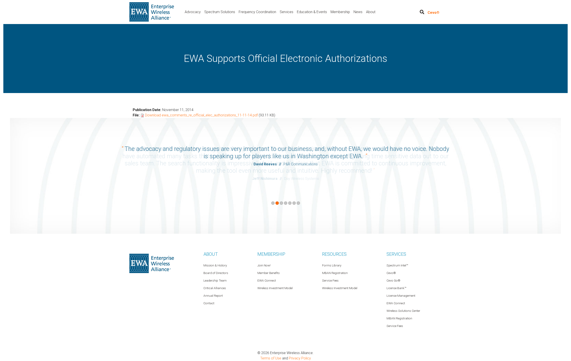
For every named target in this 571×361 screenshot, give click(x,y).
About (370, 12)
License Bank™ (396, 288)
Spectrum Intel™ (397, 265)
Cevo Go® (393, 280)
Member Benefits (268, 273)
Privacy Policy (300, 358)
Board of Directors (215, 273)
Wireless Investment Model (339, 288)
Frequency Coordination (257, 12)
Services (286, 12)
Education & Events (312, 12)
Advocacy (193, 12)
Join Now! (264, 265)
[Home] (151, 12)
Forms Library (331, 265)
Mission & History (215, 265)
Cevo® (433, 12)
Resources (334, 254)
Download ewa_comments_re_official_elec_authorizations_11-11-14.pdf (201, 115)
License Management (401, 295)
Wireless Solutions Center (403, 310)
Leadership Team (215, 280)
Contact (208, 303)
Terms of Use (270, 358)
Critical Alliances (214, 288)
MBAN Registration (399, 318)
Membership (340, 12)
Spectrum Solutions (219, 12)
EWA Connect (396, 303)
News (358, 12)
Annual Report (213, 295)
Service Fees (395, 326)
